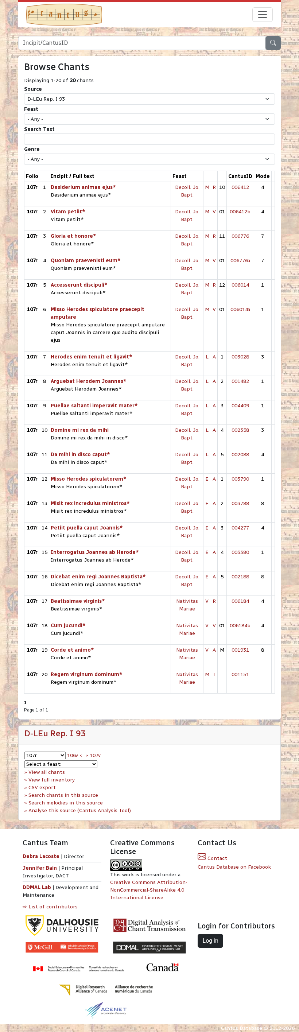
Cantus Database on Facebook (234, 867)
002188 (240, 577)
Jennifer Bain (40, 868)
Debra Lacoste (41, 856)
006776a (240, 260)
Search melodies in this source (65, 803)
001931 (240, 650)
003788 (240, 503)
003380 (240, 552)
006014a (240, 309)
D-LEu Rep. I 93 (55, 733)
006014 (240, 285)
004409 (240, 406)
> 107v (93, 755)
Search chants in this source (63, 795)
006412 (240, 187)
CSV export (42, 787)
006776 (240, 236)
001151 (240, 674)
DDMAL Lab (37, 887)
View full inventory (51, 780)
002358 (240, 430)
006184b (240, 625)
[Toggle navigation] (262, 14)
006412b (240, 212)
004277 (240, 528)
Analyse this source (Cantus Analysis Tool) (79, 810)
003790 (240, 479)
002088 (240, 454)
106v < (74, 755)
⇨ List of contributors (50, 907)
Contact (216, 858)
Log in (210, 940)
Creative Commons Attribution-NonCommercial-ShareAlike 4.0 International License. (148, 890)
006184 (240, 601)
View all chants (46, 772)
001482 (240, 381)
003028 (240, 357)
